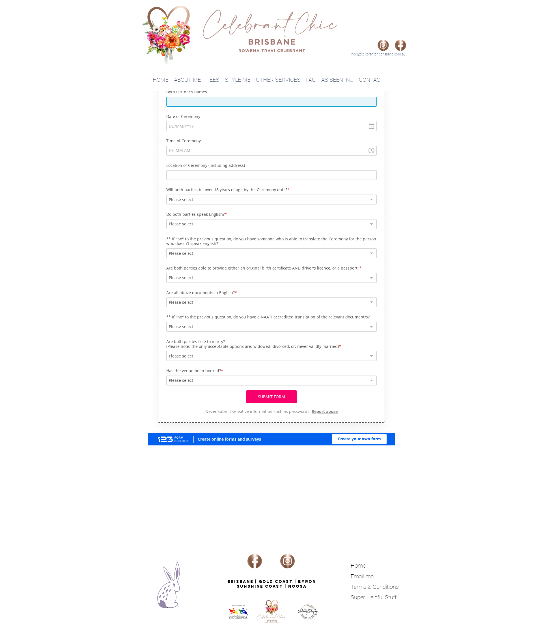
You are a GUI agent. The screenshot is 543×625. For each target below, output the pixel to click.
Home (358, 565)
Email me (362, 576)
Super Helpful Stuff (374, 597)
